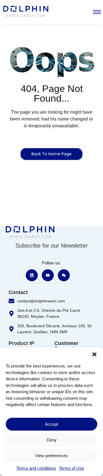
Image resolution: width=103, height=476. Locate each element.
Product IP (21, 343)
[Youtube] (48, 275)
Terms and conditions (36, 468)
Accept (51, 424)
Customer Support (66, 345)
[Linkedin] (32, 275)
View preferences (51, 455)
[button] (94, 354)
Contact (18, 292)
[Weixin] (64, 275)
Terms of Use (71, 468)
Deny (52, 439)
